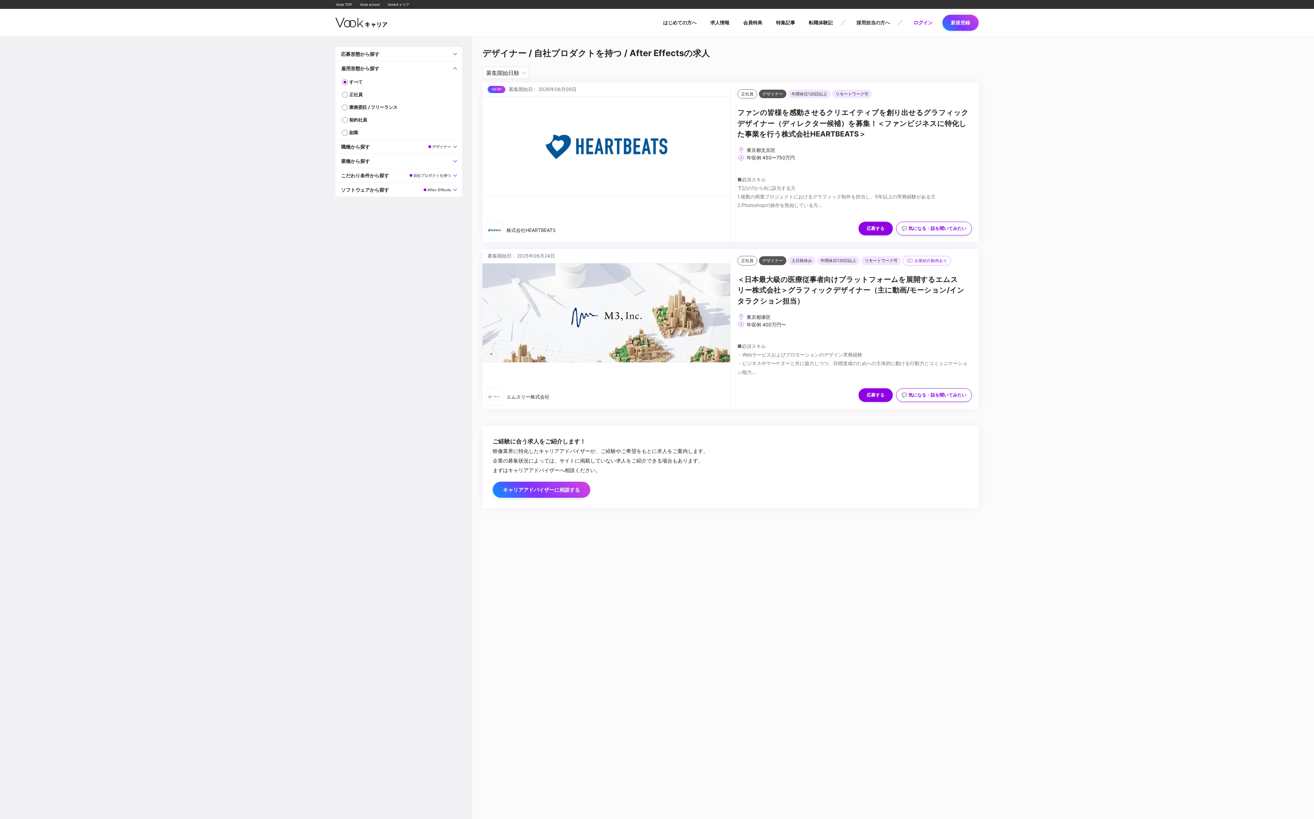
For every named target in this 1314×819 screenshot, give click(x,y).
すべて (356, 81)
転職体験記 (821, 22)
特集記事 (785, 22)
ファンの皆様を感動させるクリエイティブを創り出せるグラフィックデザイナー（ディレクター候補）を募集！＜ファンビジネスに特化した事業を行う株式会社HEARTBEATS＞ (853, 123)
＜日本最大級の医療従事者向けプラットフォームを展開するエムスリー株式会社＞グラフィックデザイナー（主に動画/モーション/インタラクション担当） (851, 290)
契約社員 (358, 119)
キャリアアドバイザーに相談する (541, 489)
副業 (353, 132)
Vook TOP (344, 4)
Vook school (369, 4)
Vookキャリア (398, 4)
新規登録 (960, 22)
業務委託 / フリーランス (373, 107)
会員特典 (752, 22)
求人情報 (720, 22)
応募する (876, 228)
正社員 (356, 94)
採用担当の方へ (873, 22)
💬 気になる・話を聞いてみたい (934, 228)
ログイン (923, 22)
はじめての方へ (680, 22)
